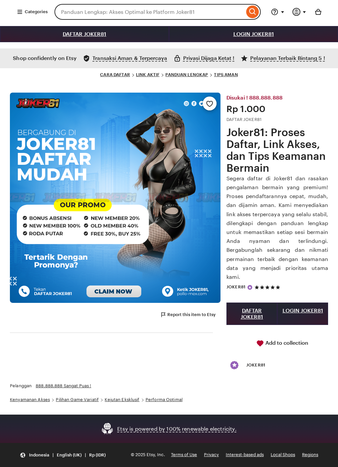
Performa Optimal (164, 399)
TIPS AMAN (226, 74)
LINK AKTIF (147, 74)
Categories (36, 11)
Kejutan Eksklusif (122, 399)
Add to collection (286, 343)
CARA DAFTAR (115, 74)
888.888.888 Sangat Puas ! (63, 385)
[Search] (253, 12)
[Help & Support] (277, 12)
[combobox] (149, 12)
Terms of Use (184, 454)
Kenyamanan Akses (30, 399)
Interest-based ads (245, 454)
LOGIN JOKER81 (253, 34)
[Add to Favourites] (210, 103)
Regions (310, 454)
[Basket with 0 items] (318, 12)
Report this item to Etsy (191, 314)
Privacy (211, 454)
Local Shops (283, 454)
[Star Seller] (250, 287)
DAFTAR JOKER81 (84, 34)
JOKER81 (236, 286)
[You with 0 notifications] (299, 12)
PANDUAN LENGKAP (186, 74)
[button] (63, 455)
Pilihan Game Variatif (77, 399)
